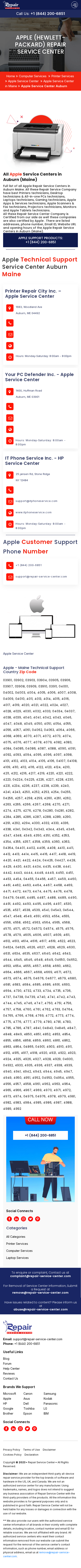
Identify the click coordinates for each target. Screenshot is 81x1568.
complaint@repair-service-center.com (40, 1276)
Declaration (31, 1454)
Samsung (50, 1393)
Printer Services (62, 76)
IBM (46, 1413)
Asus (26, 1398)
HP (5, 1403)
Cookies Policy (12, 1454)
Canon (27, 1393)
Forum (7, 1363)
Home (10, 76)
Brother (8, 1413)
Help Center (11, 1368)
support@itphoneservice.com (37, 501)
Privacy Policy (11, 1449)
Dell (26, 1403)
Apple (7, 1398)
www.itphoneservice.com (34, 512)
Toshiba (28, 1408)
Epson (27, 1413)
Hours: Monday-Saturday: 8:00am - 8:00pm (40, 442)
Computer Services (33, 76)
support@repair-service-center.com (41, 576)
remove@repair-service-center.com (40, 1293)
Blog (6, 1358)
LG (45, 1408)
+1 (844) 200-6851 (48, 13)
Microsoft (9, 1393)
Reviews (9, 1373)
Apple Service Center (23, 81)
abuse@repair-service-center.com (41, 1309)
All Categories (15, 1236)
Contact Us (10, 1378)
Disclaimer (49, 1449)
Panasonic (51, 1403)
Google (8, 1408)
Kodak (48, 1398)
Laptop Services (17, 1257)
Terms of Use (31, 1449)
